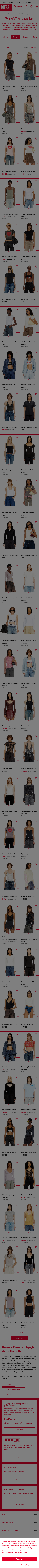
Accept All (19, 1559)
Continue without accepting (19, 1565)
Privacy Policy (9, 1552)
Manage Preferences (24, 1550)
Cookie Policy (22, 1552)
